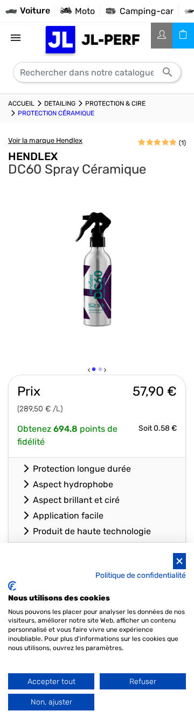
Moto (85, 11)
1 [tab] (94, 371)
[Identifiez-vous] (161, 35)
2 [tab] (100, 371)
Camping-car (147, 11)
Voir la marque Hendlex (45, 140)
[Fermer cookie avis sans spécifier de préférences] (179, 561)
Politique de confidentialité (140, 575)
